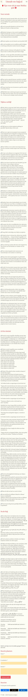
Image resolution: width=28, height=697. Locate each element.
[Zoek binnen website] (1, 1)
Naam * (3, 653)
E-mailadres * (4, 660)
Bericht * (3, 666)
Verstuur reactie (6, 677)
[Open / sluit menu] (26, 1)
